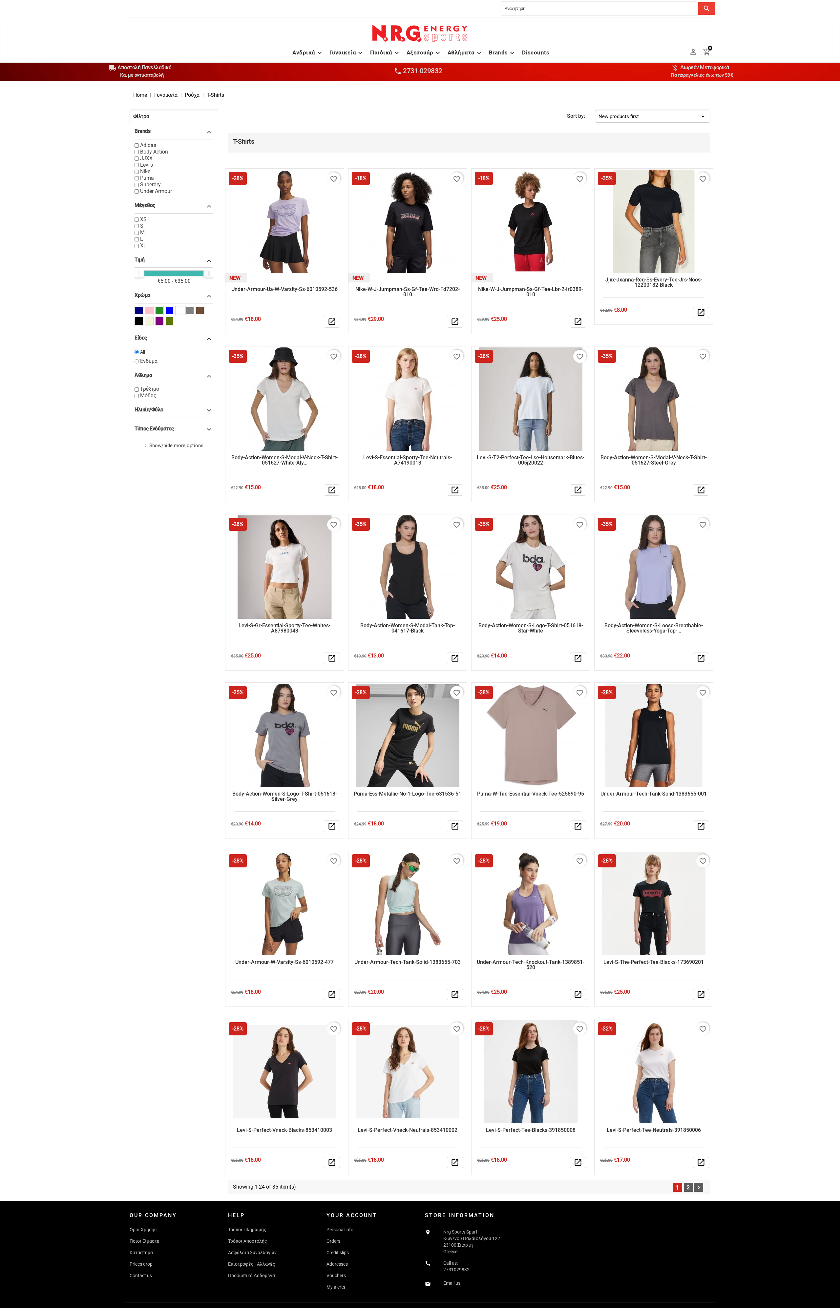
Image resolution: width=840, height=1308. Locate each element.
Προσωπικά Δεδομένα (251, 1275)
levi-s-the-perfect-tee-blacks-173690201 (653, 962)
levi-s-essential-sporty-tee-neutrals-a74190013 (407, 460)
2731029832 (456, 1269)
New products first (652, 116)
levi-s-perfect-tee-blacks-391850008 (531, 1130)
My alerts (335, 1287)
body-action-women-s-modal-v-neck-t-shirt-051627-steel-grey (653, 460)
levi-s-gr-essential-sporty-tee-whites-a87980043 (284, 628)
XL (143, 245)
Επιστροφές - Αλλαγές (251, 1264)
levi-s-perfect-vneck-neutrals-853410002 (407, 1130)
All (142, 352)
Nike (145, 171)
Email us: (452, 1283)
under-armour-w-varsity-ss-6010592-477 (284, 962)
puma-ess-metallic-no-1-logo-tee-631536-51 (407, 794)
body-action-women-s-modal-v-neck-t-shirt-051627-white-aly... (284, 460)
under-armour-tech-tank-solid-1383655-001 (653, 794)
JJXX (146, 158)
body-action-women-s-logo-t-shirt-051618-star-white (530, 628)
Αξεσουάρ (424, 52)
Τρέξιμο (149, 389)
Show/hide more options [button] (176, 445)
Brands (502, 52)
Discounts (536, 52)
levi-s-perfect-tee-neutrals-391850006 (654, 1130)
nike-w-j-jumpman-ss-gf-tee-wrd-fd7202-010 (407, 292)
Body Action (154, 152)
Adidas (148, 145)
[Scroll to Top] (832, 1300)
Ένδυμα (149, 361)
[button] (174, 116)
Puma (147, 178)
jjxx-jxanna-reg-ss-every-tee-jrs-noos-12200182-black (653, 282)
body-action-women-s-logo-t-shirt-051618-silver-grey (284, 796)
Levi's (146, 165)
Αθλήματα (465, 52)
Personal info (339, 1229)
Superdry (150, 184)
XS (143, 219)
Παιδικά (385, 52)
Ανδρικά (308, 52)
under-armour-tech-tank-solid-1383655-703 (407, 962)
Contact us (141, 1275)
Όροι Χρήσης (143, 1229)
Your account (351, 1215)
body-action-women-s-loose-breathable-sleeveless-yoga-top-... (653, 628)
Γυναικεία (347, 52)
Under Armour (156, 191)
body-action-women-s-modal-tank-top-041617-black (407, 628)
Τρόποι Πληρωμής (247, 1229)
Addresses (337, 1264)
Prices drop (141, 1264)
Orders (333, 1241)
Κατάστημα (141, 1252)
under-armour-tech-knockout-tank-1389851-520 (530, 964)
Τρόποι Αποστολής (247, 1241)
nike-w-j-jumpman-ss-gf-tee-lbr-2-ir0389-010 (530, 292)
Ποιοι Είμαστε (144, 1241)
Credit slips (337, 1252)
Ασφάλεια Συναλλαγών (252, 1252)
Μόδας (148, 395)
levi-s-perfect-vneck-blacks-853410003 (284, 1130)
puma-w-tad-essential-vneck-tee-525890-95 (530, 794)
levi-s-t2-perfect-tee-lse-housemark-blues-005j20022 (530, 460)
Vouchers (336, 1275)
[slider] (138, 273)
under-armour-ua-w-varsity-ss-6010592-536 (284, 289)
